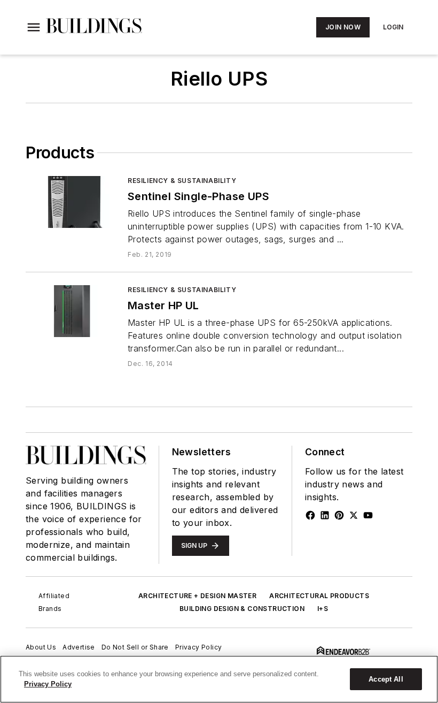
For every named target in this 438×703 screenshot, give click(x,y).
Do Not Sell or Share (135, 647)
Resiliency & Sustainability (182, 181)
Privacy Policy (198, 647)
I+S (322, 609)
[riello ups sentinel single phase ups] (72, 202)
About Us (41, 647)
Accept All (386, 679)
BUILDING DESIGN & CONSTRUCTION (241, 609)
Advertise (78, 647)
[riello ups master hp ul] (72, 311)
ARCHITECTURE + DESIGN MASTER (197, 596)
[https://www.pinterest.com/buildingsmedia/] (339, 515)
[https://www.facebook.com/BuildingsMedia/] (310, 515)
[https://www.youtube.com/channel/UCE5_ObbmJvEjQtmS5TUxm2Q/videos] (368, 515)
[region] (219, 679)
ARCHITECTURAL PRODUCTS (319, 596)
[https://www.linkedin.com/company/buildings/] (324, 515)
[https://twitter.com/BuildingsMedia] (353, 515)
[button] (34, 27)
